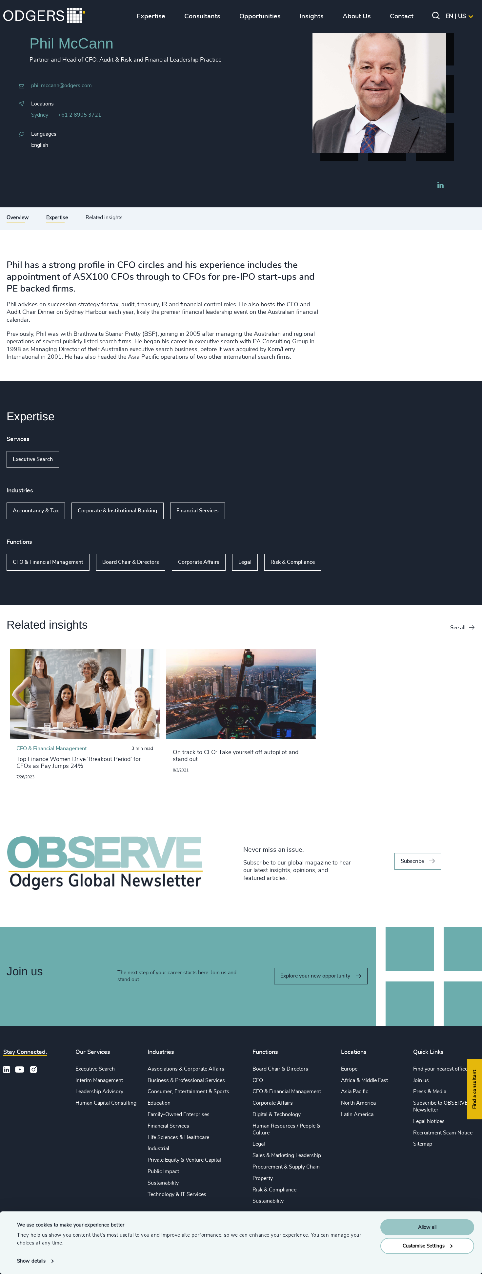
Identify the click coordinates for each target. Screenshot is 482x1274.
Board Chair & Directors (130, 562)
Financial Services (197, 510)
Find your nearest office (440, 1069)
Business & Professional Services (186, 1080)
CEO (257, 1080)
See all (458, 627)
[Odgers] (44, 16)
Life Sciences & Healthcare (178, 1137)
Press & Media (429, 1091)
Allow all (427, 1227)
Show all (78, 459)
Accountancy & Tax (36, 510)
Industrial (158, 1148)
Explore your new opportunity (315, 976)
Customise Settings (424, 1245)
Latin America (357, 1114)
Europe (349, 1069)
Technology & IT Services (177, 1194)
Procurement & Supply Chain (286, 1166)
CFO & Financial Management (48, 562)
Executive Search (33, 459)
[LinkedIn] (440, 185)
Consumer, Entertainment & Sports (188, 1091)
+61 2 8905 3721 (79, 115)
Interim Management (99, 1080)
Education (159, 1103)
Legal (244, 562)
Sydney (39, 115)
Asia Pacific (354, 1091)
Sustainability (163, 1183)
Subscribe (412, 861)
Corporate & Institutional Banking (117, 510)
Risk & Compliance (293, 562)
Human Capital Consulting (105, 1103)
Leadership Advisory (99, 1091)
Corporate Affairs (198, 562)
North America (358, 1103)
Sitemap (422, 1144)
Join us (421, 1080)
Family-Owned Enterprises (179, 1114)
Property (262, 1178)
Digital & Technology (276, 1114)
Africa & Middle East (364, 1080)
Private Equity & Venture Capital (184, 1160)
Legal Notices (429, 1121)
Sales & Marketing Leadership (286, 1155)
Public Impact (163, 1171)
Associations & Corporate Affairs (186, 1069)
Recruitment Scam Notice (442, 1132)
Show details (31, 1261)
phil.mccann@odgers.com (61, 85)
